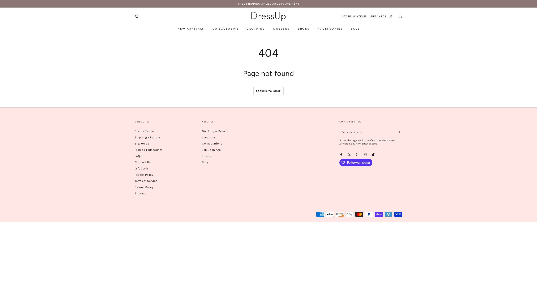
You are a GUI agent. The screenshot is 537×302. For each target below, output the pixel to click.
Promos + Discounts (149, 149)
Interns (207, 156)
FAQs (138, 156)
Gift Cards (378, 16)
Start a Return (144, 131)
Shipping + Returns (148, 137)
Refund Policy (144, 187)
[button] (136, 16)
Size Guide (142, 143)
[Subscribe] (400, 132)
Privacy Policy (144, 174)
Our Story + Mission (215, 131)
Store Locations (354, 16)
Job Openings (211, 149)
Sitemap (140, 193)
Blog (205, 162)
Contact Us (143, 162)
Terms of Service (146, 180)
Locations (209, 137)
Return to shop (268, 91)
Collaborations (212, 143)
